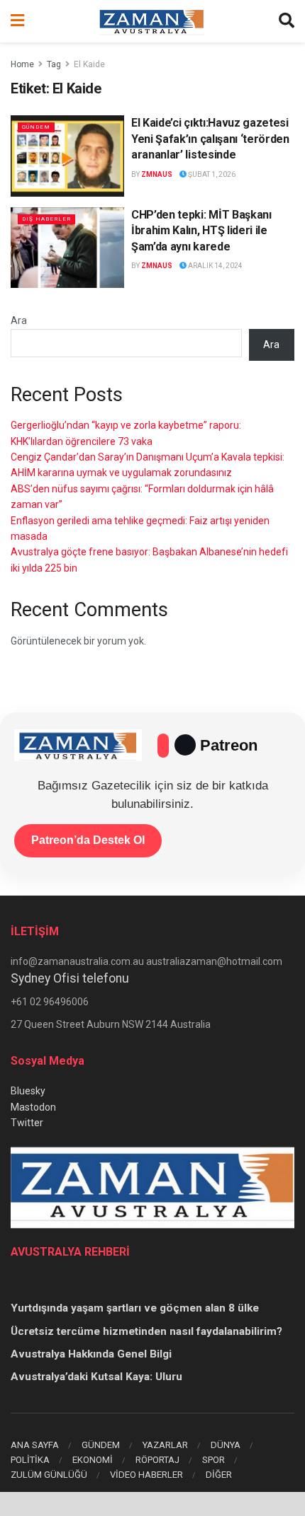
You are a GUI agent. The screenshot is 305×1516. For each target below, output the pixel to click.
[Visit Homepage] (152, 21)
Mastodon (33, 1107)
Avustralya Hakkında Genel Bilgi (91, 1354)
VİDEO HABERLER (146, 1474)
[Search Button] (286, 21)
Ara (19, 320)
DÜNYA (225, 1445)
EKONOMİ (92, 1459)
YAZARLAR (165, 1445)
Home (22, 64)
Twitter (27, 1122)
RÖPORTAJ (157, 1459)
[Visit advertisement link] (152, 1504)
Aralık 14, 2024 (215, 266)
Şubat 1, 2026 (211, 174)
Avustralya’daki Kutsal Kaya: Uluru (96, 1376)
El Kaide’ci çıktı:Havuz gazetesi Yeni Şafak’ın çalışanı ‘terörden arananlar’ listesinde (210, 138)
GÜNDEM (101, 1445)
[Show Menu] (17, 21)
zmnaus (156, 174)
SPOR (213, 1459)
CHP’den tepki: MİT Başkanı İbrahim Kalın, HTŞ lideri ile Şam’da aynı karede (201, 230)
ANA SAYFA (35, 1445)
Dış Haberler (46, 219)
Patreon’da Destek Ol (88, 840)
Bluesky (28, 1091)
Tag (54, 64)
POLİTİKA (30, 1459)
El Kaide (89, 64)
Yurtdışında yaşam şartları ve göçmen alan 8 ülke (135, 1308)
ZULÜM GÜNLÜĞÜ (49, 1474)
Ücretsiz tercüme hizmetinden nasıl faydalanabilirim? (146, 1331)
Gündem (36, 127)
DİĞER (219, 1474)
